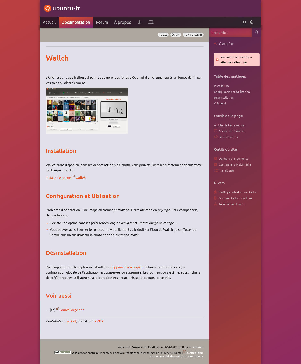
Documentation (76, 22)
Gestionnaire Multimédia (235, 164)
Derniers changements (233, 158)
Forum (102, 22)
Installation (221, 85)
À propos (122, 22)
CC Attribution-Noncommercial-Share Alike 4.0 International (177, 354)
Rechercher (256, 32)
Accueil (49, 22)
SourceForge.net (71, 309)
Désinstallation (224, 97)
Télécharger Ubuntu (231, 204)
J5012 (98, 321)
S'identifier (226, 43)
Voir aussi (220, 103)
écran (176, 34)
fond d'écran (193, 34)
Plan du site (226, 170)
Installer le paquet (59, 177)
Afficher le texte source (229, 125)
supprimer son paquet (127, 267)
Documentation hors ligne (235, 198)
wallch (81, 177)
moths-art (198, 347)
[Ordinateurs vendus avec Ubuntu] (151, 22)
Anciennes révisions (231, 131)
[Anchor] (50, 58)
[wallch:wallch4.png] (87, 132)
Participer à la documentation (238, 192)
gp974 (71, 321)
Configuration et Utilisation (232, 91)
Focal (163, 34)
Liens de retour (228, 137)
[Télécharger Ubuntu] (139, 22)
